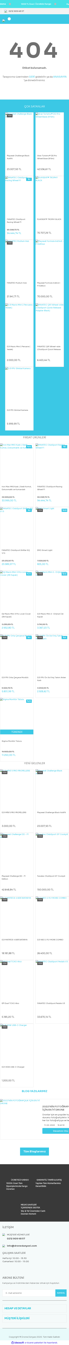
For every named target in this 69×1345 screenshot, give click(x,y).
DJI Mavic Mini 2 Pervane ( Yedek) (18, 348)
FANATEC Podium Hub (17, 283)
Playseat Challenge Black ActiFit (18, 157)
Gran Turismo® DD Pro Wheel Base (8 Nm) (47, 157)
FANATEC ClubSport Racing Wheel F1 (16, 220)
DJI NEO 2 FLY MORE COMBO (50, 940)
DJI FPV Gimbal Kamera (17, 410)
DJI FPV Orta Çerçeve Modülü (15, 677)
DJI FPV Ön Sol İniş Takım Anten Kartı (51, 678)
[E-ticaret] (34, 1342)
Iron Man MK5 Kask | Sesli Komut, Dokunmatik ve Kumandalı (16, 488)
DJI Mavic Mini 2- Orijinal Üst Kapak (50, 615)
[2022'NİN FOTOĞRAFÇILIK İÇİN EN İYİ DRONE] (20, 1119)
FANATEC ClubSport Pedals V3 (51, 1003)
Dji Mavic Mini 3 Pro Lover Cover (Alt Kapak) (16, 615)
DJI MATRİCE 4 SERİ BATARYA (14, 940)
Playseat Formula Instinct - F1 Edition (49, 284)
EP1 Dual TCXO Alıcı (10, 1003)
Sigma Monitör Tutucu (12, 741)
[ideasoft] (17, 1342)
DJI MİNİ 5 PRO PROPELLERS (14, 812)
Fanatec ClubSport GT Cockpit (51, 876)
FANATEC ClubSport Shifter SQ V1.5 (16, 551)
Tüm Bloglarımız (34, 1151)
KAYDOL (61, 1293)
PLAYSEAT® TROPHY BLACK (49, 219)
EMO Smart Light (44, 550)
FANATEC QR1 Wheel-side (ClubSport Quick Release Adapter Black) (49, 348)
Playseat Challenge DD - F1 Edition (14, 877)
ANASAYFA (60, 76)
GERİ (32, 76)
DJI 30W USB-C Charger (13, 1067)
